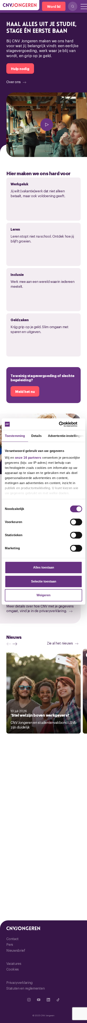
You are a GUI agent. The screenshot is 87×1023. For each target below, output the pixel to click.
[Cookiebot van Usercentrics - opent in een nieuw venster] (63, 424)
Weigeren (43, 595)
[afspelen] (46, 124)
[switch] (76, 522)
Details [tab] (36, 436)
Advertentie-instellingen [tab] (66, 436)
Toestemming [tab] (15, 436)
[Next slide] (15, 644)
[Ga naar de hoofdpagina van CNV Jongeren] (20, 5)
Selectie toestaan (43, 581)
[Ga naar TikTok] (58, 1000)
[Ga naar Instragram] (29, 1000)
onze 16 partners (28, 457)
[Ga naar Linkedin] (48, 1000)
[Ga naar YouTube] (38, 1000)
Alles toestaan (43, 567)
